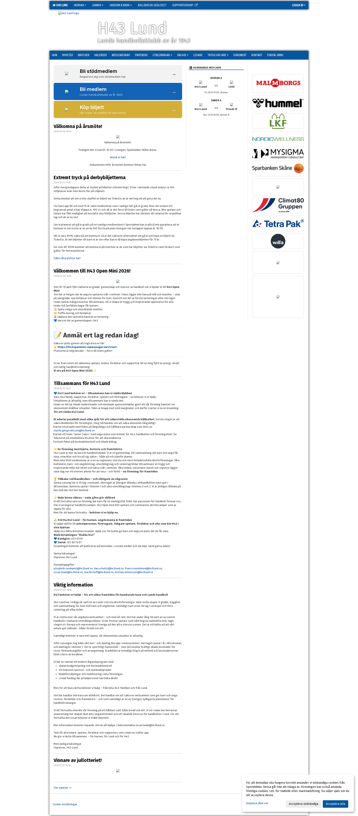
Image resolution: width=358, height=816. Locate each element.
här (144, 164)
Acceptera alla (335, 804)
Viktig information (73, 585)
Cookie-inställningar (65, 804)
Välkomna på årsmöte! (78, 126)
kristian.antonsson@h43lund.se (134, 572)
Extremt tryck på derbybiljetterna (90, 177)
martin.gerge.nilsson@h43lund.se (74, 430)
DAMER (96, 5)
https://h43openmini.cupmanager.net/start (87, 347)
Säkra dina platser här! (67, 258)
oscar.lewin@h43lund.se (68, 572)
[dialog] (298, 793)
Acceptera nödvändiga (303, 804)
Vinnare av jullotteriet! (78, 760)
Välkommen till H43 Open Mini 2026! (92, 271)
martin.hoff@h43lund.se (99, 572)
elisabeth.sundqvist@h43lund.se (73, 568)
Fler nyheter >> (63, 787)
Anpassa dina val (257, 803)
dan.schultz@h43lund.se (109, 568)
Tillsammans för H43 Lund (82, 383)
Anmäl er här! (118, 157)
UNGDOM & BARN (119, 5)
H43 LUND (61, 5)
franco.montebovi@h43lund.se (143, 568)
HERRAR (79, 5)
